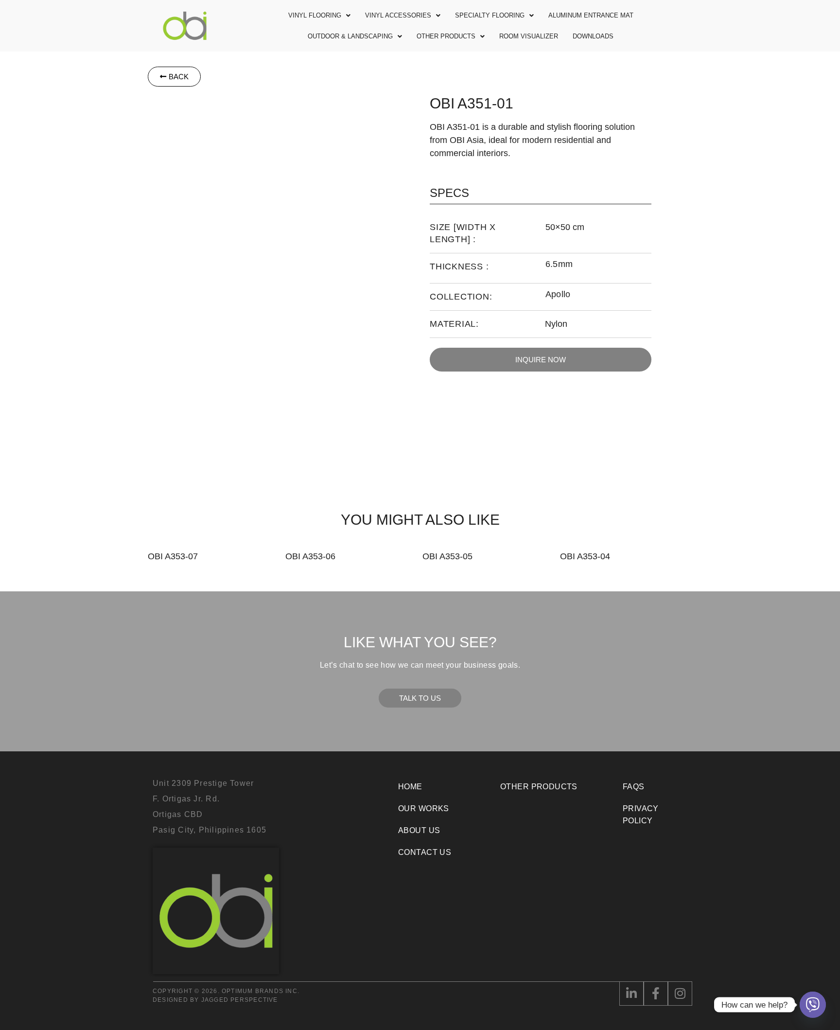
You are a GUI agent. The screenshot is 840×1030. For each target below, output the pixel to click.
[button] (319, 15)
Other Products (446, 36)
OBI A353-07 (173, 556)
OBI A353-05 (447, 556)
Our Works (423, 808)
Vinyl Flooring (314, 15)
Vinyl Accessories (398, 15)
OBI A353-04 (585, 556)
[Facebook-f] (656, 993)
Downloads (593, 36)
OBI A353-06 (310, 556)
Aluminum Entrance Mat (590, 15)
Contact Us (424, 852)
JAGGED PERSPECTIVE (239, 999)
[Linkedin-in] (631, 993)
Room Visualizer (528, 36)
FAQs (634, 786)
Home (410, 786)
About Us (419, 830)
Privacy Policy (641, 814)
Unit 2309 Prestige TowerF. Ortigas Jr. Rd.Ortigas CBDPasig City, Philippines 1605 (209, 806)
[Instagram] (680, 993)
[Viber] (813, 1005)
